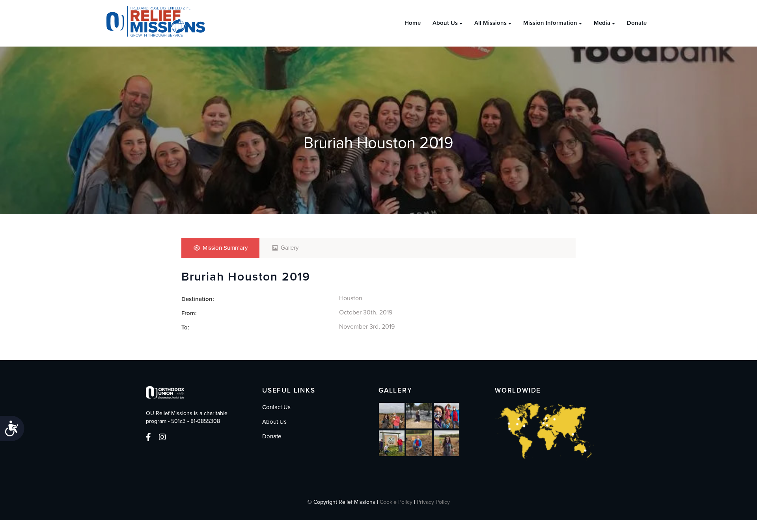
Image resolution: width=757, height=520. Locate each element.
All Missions (490, 22)
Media (602, 22)
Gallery (289, 247)
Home (413, 22)
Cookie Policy (396, 502)
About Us (445, 22)
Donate (637, 22)
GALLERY (395, 390)
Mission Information (550, 22)
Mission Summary (225, 247)
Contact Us (276, 407)
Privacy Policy (433, 502)
